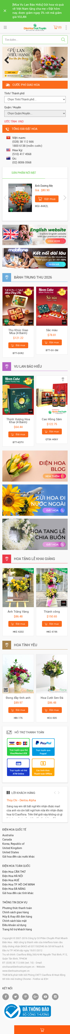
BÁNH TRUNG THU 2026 (33, 277)
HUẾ (16, 880)
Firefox (36, 979)
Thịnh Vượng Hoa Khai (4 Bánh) (18, 421)
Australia (8, 835)
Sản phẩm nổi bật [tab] (23, 172)
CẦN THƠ (19, 871)
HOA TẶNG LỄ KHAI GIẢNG (34, 559)
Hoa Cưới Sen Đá (52, 698)
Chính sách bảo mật (14, 920)
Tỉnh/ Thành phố (14, 93)
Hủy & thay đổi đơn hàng (17, 916)
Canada (7, 839)
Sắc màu (52, 330)
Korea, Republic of (13, 843)
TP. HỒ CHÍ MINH (24, 884)
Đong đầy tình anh (18, 698)
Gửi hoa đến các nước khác (18, 856)
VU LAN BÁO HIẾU (28, 366)
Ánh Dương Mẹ (44, 185)
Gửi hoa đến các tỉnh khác (17, 893)
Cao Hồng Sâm (52, 419)
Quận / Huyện (12, 107)
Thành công (52, 611)
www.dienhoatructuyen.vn (16, 971)
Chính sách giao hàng (15, 912)
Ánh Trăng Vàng (18, 611)
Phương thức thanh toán (17, 908)
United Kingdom (12, 848)
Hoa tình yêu (25, 645)
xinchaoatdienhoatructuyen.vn (18, 966)
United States (10, 852)
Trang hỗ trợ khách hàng (17, 929)
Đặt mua (49, 199)
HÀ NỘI (18, 876)
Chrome (27, 979)
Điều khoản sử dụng (14, 925)
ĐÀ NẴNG (19, 888)
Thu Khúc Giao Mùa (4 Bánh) (18, 331)
